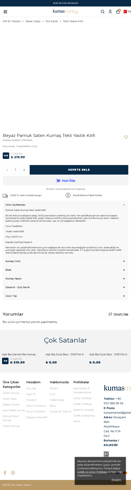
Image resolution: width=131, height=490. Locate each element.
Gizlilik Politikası (82, 404)
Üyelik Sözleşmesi (84, 415)
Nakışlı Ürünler (11, 404)
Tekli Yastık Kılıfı (73, 21)
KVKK (76, 421)
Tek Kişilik (51, 21)
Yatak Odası (32, 21)
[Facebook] (5, 473)
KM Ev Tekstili (11, 21)
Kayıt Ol (30, 394)
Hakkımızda (57, 400)
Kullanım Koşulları (83, 409)
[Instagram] (13, 473)
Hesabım (31, 400)
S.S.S (52, 394)
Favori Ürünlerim (36, 411)
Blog (52, 405)
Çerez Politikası (82, 398)
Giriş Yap (31, 388)
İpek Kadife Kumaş (14, 410)
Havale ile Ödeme (60, 411)
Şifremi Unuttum (36, 405)
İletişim (54, 388)
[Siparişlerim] (110, 12)
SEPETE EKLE (79, 169)
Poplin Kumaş (11, 393)
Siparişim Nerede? (37, 417)
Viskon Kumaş (11, 426)
